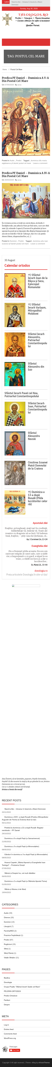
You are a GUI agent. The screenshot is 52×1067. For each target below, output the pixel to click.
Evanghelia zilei (39, 546)
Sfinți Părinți (8, 953)
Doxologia (8, 982)
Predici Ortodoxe (10, 996)
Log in (6, 1025)
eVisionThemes (44, 1063)
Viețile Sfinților (9, 958)
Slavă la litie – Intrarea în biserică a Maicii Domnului (25, 809)
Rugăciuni (8, 944)
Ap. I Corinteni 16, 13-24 (37, 539)
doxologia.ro (41, 570)
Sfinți (6, 949)
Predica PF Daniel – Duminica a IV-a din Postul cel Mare (26, 174)
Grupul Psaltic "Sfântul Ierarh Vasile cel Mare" (22, 987)
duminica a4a (38, 241)
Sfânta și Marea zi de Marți (15, 889)
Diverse (7, 917)
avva (19, 85)
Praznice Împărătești (12, 935)
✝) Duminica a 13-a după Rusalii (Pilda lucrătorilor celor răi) (37, 498)
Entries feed (9, 1029)
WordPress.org (10, 1038)
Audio (12, 160)
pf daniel (14, 163)
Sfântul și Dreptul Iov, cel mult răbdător (19, 873)
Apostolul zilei (40, 523)
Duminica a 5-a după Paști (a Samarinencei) (22, 838)
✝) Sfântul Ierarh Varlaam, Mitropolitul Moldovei (37, 309)
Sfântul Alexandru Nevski (34, 435)
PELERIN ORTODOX (12, 991)
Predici (18, 160)
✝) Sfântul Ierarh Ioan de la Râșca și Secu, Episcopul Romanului (37, 281)
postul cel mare (25, 163)
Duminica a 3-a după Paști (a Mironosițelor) (21, 846)
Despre (7, 1005)
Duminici (13, 241)
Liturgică (7, 926)
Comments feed (10, 1034)
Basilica (7, 978)
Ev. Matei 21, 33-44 (39, 564)
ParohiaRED (9, 931)
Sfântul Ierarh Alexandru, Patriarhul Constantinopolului (37, 340)
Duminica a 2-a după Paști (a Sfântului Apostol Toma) (25, 881)
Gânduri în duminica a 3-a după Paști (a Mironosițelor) (26, 854)
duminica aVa (36, 160)
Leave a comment (40, 163)
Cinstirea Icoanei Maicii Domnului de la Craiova (37, 465)
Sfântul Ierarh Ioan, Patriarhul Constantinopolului (37, 408)
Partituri (7, 1000)
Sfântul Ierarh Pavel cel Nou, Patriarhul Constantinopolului (22, 395)
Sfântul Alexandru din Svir (36, 366)
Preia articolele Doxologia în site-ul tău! (26, 574)
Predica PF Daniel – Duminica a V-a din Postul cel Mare (25, 79)
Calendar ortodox (17, 265)
